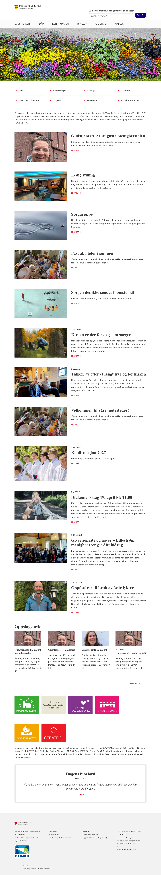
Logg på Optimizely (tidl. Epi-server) (95, 838)
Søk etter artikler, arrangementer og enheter (111, 10)
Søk (139, 15)
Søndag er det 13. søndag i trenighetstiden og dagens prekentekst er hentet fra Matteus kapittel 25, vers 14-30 (29, 665)
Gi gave (57, 100)
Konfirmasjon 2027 (88, 452)
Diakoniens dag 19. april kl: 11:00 (101, 497)
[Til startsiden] (32, 6)
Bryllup (82, 23)
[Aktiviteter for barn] (107, 705)
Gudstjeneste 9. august (94, 649)
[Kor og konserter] (26, 705)
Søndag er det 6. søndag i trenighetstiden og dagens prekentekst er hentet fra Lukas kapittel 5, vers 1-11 (129, 663)
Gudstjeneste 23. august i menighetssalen (108, 136)
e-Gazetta (92, 100)
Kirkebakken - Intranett (90, 835)
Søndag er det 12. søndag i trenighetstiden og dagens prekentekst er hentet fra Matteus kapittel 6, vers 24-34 (62, 661)
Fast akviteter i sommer (92, 253)
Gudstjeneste (22, 23)
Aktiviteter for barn (130, 100)
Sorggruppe (82, 214)
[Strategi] (53, 733)
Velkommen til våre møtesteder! (100, 410)
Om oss (119, 23)
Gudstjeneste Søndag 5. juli (131, 652)
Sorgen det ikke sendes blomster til (102, 292)
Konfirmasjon (60, 23)
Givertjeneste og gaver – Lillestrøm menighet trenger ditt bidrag (102, 542)
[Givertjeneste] (26, 733)
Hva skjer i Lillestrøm (29, 100)
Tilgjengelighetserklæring (125, 849)
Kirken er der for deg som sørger (101, 334)
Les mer (75, 150)
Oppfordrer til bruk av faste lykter (102, 587)
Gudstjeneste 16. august (61, 649)
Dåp (41, 23)
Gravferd (101, 23)
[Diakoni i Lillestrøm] (80, 705)
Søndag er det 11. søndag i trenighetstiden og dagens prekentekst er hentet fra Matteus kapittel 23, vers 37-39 (96, 661)
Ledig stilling (83, 175)
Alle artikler (137, 683)
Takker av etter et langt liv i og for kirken (108, 374)
